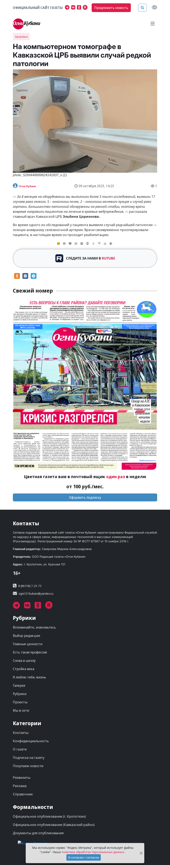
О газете (20, 749)
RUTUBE (108, 258)
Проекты (20, 702)
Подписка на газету (28, 757)
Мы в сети (21, 710)
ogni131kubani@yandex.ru (36, 594)
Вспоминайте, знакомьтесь (34, 627)
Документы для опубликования (38, 833)
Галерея (19, 685)
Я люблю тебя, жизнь (29, 677)
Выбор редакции (26, 635)
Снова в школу (24, 660)
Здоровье (21, 36)
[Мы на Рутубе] (86, 8)
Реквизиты (21, 777)
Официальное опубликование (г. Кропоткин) (49, 816)
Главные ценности (27, 644)
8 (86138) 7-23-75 (29, 586)
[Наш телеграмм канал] (68, 8)
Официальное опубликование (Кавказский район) (54, 824)
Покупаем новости (28, 766)
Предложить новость (111, 7)
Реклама (20, 786)
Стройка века (23, 669)
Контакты (20, 732)
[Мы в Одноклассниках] (80, 8)
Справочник (23, 794)
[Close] (141, 853)
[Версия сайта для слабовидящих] (154, 7)
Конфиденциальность (31, 741)
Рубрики (19, 694)
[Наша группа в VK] (74, 8)
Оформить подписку (85, 497)
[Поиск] (142, 8)
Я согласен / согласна (83, 857)
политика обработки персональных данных (93, 852)
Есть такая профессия (30, 652)
